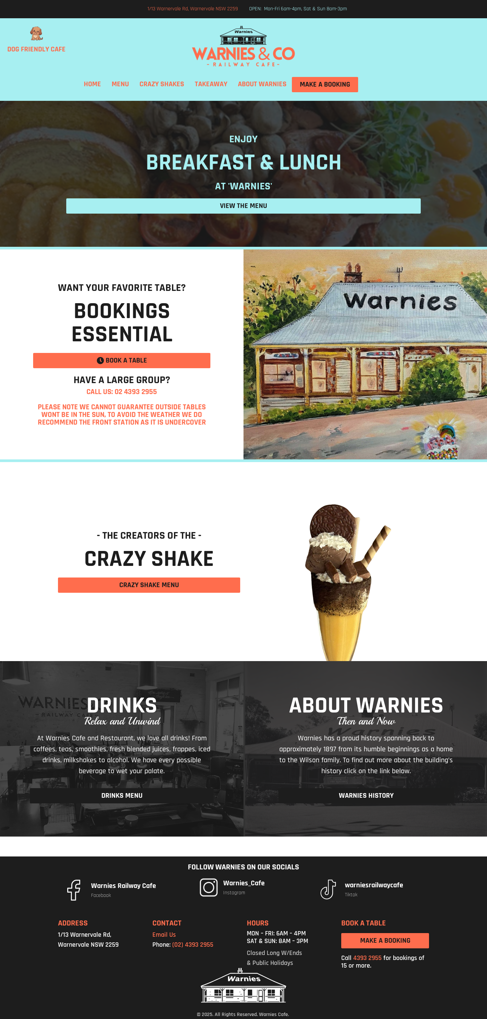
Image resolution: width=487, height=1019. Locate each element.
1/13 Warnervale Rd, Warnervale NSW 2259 (192, 8)
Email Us (164, 934)
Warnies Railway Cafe (123, 886)
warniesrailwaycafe (374, 885)
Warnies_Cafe (244, 883)
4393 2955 (367, 958)
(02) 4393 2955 (192, 944)
